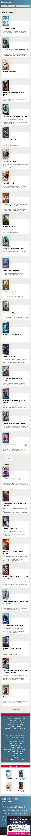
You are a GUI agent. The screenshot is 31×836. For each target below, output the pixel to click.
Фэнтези (15, 756)
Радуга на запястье (9, 139)
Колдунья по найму (9, 292)
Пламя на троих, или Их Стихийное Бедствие (15, 578)
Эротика (15, 758)
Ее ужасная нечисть (10, 28)
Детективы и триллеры (15, 725)
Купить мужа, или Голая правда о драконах (14, 504)
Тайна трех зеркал (9, 356)
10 (20, 458)
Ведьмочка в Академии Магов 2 (14, 423)
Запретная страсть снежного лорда (15, 445)
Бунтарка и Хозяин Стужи (12, 649)
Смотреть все (15, 709)
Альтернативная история (15, 718)
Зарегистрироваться (23, 5)
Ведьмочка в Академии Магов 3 (14, 248)
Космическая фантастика (15, 737)
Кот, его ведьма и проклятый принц (13, 379)
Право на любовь (9, 697)
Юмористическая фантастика (15, 760)
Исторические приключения (15, 731)
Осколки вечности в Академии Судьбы (13, 94)
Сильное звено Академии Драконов (15, 50)
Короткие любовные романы (15, 735)
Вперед (9, 458)
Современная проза (15, 751)
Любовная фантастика (15, 741)
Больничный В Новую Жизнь (13, 625)
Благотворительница (10, 161)
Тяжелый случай (8, 183)
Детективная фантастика (15, 723)
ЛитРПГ (15, 739)
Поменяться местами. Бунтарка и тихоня (14, 402)
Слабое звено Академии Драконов (15, 116)
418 (23, 458)
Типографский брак (10, 313)
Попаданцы (15, 745)
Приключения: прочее (15, 747)
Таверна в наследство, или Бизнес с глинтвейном (15, 603)
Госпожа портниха (9, 72)
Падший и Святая (9, 226)
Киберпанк (15, 733)
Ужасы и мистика (15, 754)
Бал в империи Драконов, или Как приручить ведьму (15, 671)
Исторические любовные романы (15, 729)
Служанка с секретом (10, 528)
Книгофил (6, 2)
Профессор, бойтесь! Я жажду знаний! (13, 552)
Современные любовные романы (15, 749)
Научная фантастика (15, 743)
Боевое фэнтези (15, 720)
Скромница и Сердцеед (11, 270)
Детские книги (15, 727)
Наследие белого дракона (12, 335)
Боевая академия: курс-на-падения (15, 205)
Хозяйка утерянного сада (11, 479)
